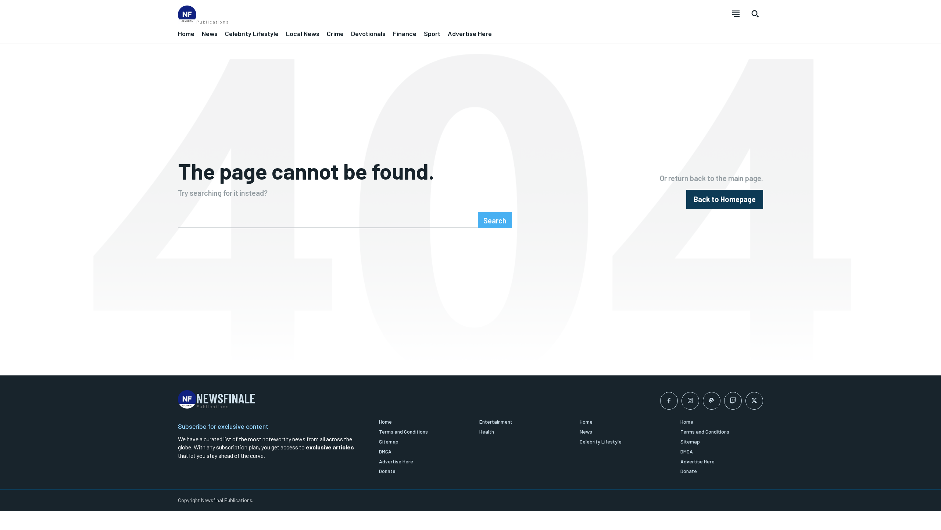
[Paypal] (711, 401)
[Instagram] (690, 401)
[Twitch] (733, 401)
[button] (755, 14)
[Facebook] (669, 401)
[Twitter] (754, 401)
